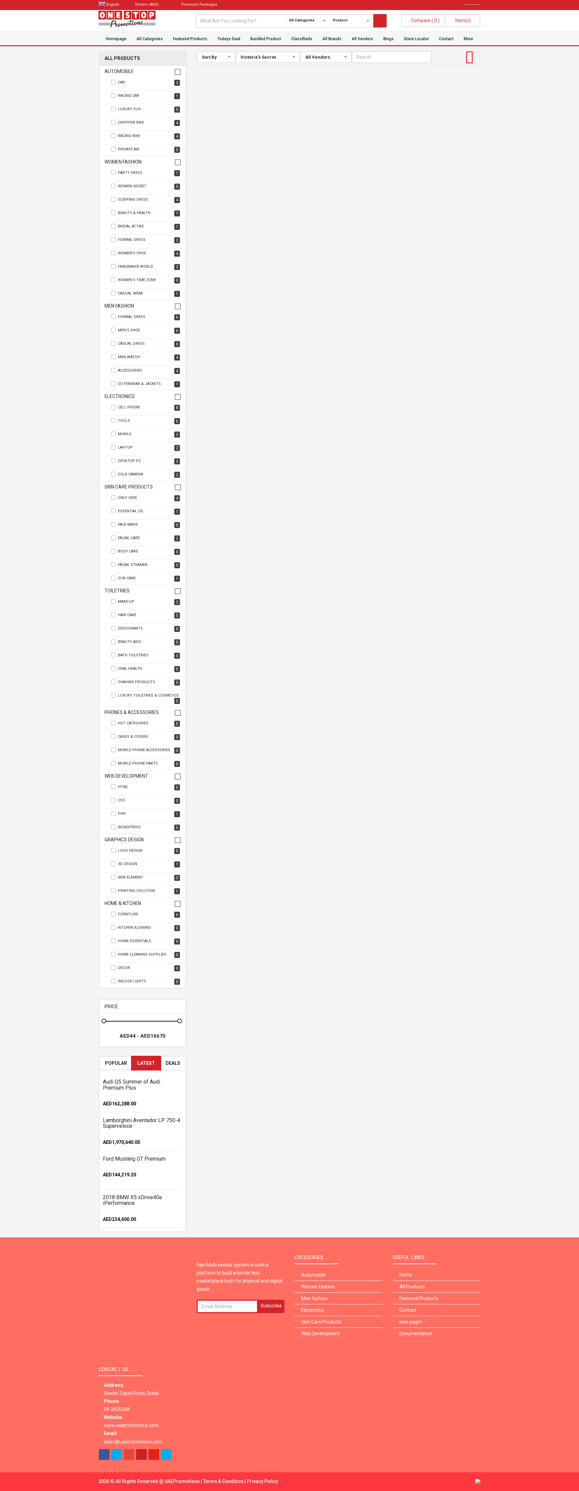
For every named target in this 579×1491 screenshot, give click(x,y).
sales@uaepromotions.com (133, 1441)
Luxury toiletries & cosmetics (148, 698)
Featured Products (190, 39)
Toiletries (117, 590)
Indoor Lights (148, 981)
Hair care (148, 615)
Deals (173, 1063)
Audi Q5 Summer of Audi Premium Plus (131, 1085)
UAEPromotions (183, 1481)
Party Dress (148, 173)
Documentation (415, 1333)
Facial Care (148, 538)
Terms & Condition (224, 1481)
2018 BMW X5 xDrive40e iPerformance (132, 1200)
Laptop (148, 447)
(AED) (147, 4)
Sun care (148, 578)
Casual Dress (148, 343)
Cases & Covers (148, 736)
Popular (116, 1063)
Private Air (148, 149)
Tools (148, 421)
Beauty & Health (148, 213)
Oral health (148, 668)
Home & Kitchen (123, 903)
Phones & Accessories (132, 712)
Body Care (148, 551)
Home (405, 1275)
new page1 (411, 1321)
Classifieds (301, 39)
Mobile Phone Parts (148, 763)
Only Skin (148, 498)
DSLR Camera (148, 474)
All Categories (149, 39)
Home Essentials (148, 941)
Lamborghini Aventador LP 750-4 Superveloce (141, 1123)
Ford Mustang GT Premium (134, 1159)
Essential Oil (148, 511)
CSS (148, 800)
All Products (122, 58)
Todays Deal (228, 39)
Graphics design (124, 839)
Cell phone (148, 407)
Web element (148, 877)
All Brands (331, 39)
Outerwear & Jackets (148, 384)
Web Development (126, 776)
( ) (425, 20)
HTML (148, 787)
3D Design (148, 864)
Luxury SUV (148, 109)
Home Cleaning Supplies (148, 954)
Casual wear (148, 293)
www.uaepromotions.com (131, 1425)
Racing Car (148, 96)
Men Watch (148, 357)
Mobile (148, 434)
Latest (146, 1063)
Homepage (116, 39)
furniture (148, 914)
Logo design (148, 850)
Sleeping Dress (148, 199)
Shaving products (148, 682)
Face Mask (148, 524)
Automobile (119, 71)
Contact (446, 39)
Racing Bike (148, 136)
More (468, 39)
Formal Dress (148, 240)
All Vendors (362, 39)
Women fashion (123, 162)
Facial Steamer (148, 565)
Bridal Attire (148, 226)
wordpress (148, 827)
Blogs (388, 39)
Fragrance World (148, 266)
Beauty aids (148, 642)
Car (148, 82)
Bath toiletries (148, 655)
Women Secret (148, 186)
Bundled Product (265, 39)
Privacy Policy (262, 1481)
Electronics (120, 396)
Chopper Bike (148, 122)
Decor (148, 968)
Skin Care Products (129, 487)
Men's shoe (148, 330)
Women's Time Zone (148, 280)
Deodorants (148, 628)
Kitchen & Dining (148, 927)
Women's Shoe (148, 253)
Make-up (148, 601)
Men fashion (119, 306)
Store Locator (416, 39)
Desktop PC (148, 461)
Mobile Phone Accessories (148, 750)
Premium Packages (198, 4)
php (148, 814)
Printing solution (148, 891)
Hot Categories (148, 723)
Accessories (148, 370)
